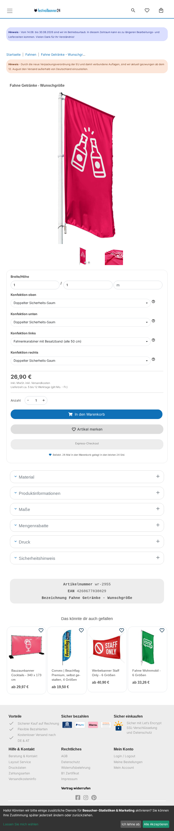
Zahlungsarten (19, 773)
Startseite (13, 54)
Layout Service (20, 762)
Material (26, 477)
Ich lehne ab (131, 824)
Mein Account (124, 767)
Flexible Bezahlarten (28, 729)
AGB (64, 756)
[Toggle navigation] (10, 11)
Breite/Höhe (20, 276)
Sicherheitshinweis (36, 558)
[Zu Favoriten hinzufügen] (41, 630)
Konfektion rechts (24, 352)
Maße (24, 509)
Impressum (69, 779)
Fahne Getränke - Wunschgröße (64, 54)
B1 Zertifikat (70, 773)
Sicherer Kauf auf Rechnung (34, 723)
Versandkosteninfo (22, 779)
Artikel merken (89, 429)
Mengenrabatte (33, 525)
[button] (21, 174)
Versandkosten (40, 383)
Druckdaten (17, 767)
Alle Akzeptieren (156, 824)
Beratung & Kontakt (23, 756)
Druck (24, 542)
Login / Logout (124, 756)
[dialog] (87, 818)
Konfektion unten (24, 314)
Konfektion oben (23, 295)
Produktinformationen (39, 493)
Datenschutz (70, 762)
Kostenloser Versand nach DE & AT (32, 737)
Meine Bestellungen (128, 762)
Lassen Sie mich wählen (20, 824)
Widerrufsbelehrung (75, 767)
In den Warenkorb (90, 414)
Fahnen (30, 54)
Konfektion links (23, 333)
